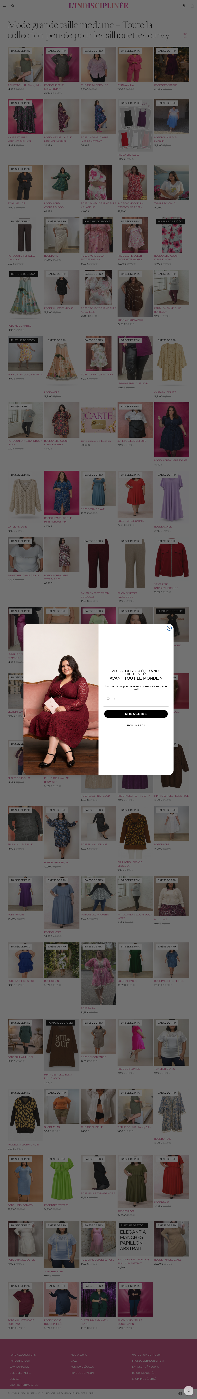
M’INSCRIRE (136, 714)
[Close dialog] (169, 628)
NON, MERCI (136, 725)
